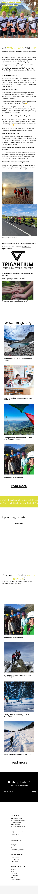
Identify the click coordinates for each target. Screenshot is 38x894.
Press (12, 871)
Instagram (13, 844)
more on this (17, 583)
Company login (15, 860)
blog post (8, 278)
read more (19, 486)
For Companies (15, 858)
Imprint (13, 877)
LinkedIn (13, 846)
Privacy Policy (14, 875)
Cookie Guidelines (16, 879)
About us (13, 869)
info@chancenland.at (17, 832)
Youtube (13, 848)
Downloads (14, 873)
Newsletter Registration (17, 850)
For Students (14, 861)
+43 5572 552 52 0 (16, 834)
